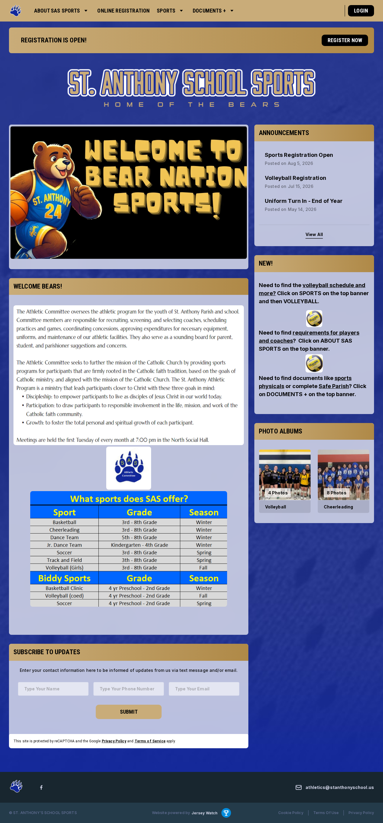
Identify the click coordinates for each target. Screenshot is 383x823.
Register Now (345, 40)
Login (361, 10)
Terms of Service (150, 741)
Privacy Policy (114, 741)
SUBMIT (129, 711)
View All (314, 234)
